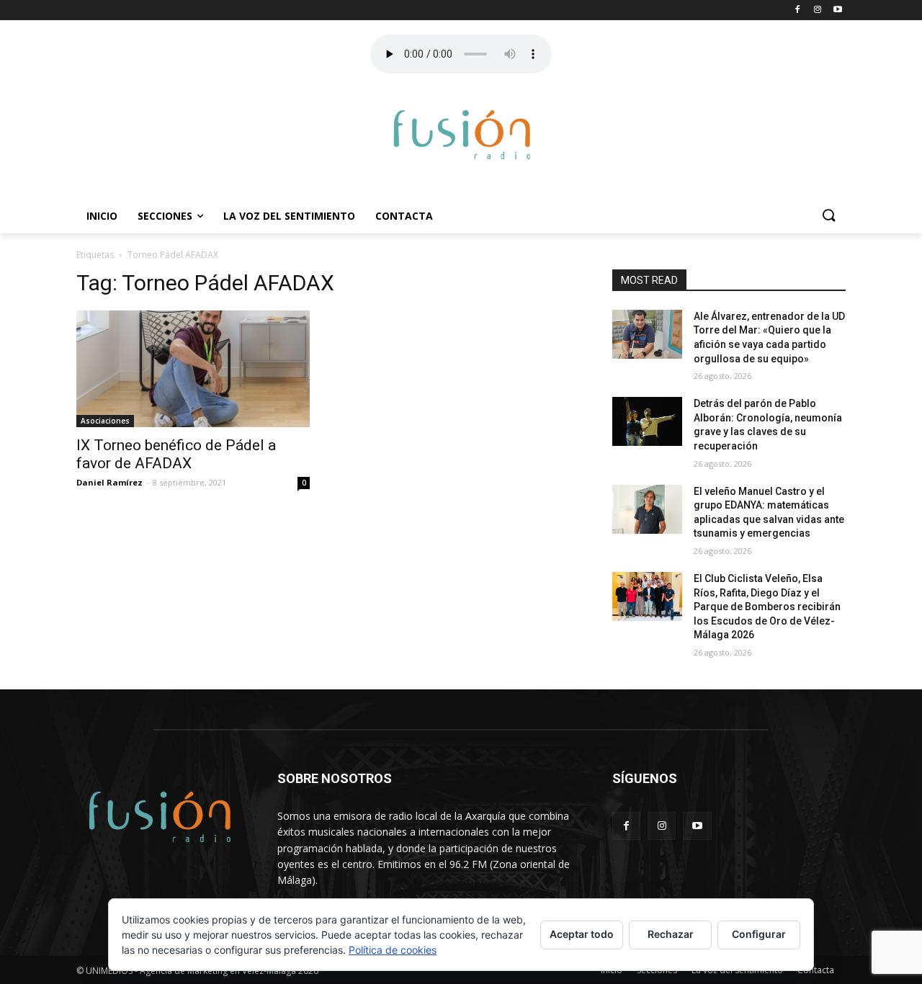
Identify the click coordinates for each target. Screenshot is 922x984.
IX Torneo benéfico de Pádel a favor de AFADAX (176, 454)
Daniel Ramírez (109, 482)
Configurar (759, 934)
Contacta (404, 216)
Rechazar (671, 934)
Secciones (165, 216)
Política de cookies (393, 950)
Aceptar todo (582, 934)
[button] (828, 216)
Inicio (101, 216)
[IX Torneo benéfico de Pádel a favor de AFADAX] (193, 368)
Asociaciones (105, 421)
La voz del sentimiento (289, 216)
